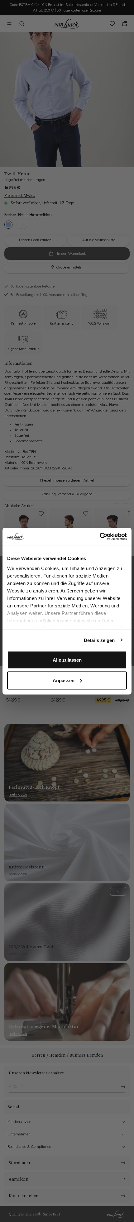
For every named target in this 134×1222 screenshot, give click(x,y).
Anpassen (63, 680)
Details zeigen (99, 640)
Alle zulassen (67, 660)
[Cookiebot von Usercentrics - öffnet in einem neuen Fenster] (99, 536)
